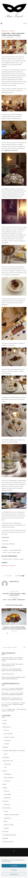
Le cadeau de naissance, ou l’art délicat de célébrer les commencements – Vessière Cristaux (12, 659)
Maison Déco (7, 797)
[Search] (26, 23)
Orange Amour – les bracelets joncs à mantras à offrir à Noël (12, 698)
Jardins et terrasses (9, 737)
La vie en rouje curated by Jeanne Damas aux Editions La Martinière (12, 689)
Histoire (5, 771)
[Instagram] (24, 23)
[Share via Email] (23, 575)
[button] (3, 621)
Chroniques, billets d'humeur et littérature (14, 750)
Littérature (6, 801)
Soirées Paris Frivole (8, 841)
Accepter (14, 866)
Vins (5, 767)
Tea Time (6, 744)
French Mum (7, 794)
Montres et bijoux (9, 824)
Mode (5, 821)
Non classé (5, 831)
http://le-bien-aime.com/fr (8, 565)
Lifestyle (5, 787)
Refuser (14, 870)
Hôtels (4, 784)
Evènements (6, 757)
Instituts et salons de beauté (11, 814)
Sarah (5, 754)
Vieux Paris (7, 781)
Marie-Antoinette (8, 777)
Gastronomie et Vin (8, 760)
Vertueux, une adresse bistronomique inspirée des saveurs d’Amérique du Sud (14, 627)
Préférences (14, 874)
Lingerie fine (7, 818)
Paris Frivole (10, 37)
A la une (5, 720)
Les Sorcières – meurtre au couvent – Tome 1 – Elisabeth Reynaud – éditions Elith (13, 704)
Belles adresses (7, 727)
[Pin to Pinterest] (21, 575)
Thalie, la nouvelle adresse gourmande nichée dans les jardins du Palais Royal (13, 678)
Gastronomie (7, 764)
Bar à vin (6, 730)
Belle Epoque (7, 774)
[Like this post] (17, 575)
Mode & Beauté (7, 808)
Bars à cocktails (8, 733)
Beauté (4, 723)
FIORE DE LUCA (6, 698)
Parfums (6, 828)
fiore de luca (5, 693)
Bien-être (6, 791)
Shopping (5, 838)
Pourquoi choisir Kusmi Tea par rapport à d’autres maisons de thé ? (12, 664)
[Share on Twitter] (20, 575)
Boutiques (5, 747)
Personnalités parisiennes (9, 835)
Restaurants (7, 740)
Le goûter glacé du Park (8, 674)
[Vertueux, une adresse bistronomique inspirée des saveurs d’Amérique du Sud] (14, 616)
